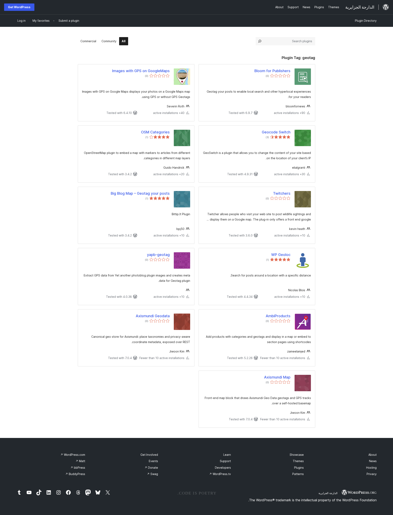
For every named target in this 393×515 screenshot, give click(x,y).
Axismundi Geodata (153, 316)
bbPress (77, 467)
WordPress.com (72, 454)
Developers (223, 467)
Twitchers (281, 193)
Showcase (297, 454)
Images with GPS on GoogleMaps (141, 71)
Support (225, 461)
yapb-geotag (158, 254)
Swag (152, 474)
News (373, 461)
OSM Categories (155, 132)
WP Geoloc (280, 254)
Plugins (299, 467)
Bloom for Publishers (272, 71)
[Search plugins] (260, 41)
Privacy (372, 474)
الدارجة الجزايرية (328, 493)
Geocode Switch (276, 132)
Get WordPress (19, 7)
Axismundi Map (277, 377)
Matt (80, 461)
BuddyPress (75, 474)
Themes (298, 461)
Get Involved (149, 454)
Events (153, 461)
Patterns (298, 474)
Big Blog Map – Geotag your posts (140, 193)
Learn (227, 454)
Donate (151, 467)
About (372, 454)
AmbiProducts (278, 316)
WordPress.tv (220, 474)
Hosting (371, 467)
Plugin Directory (366, 20)
